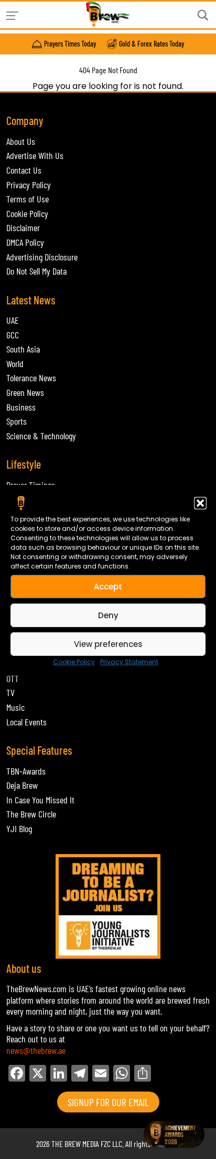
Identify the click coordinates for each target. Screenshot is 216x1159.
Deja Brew (22, 785)
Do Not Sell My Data (36, 271)
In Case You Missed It (40, 799)
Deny (108, 614)
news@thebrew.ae (36, 1050)
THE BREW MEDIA (75, 1144)
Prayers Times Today (70, 44)
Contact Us (23, 170)
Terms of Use (27, 198)
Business (21, 407)
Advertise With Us (34, 155)
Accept (108, 586)
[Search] (203, 15)
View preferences (108, 643)
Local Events (26, 722)
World (15, 363)
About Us (20, 141)
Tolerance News (31, 377)
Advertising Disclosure (42, 257)
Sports (16, 421)
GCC (12, 334)
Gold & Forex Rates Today (151, 44)
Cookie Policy (74, 661)
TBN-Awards (26, 771)
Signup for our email (108, 1102)
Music (15, 707)
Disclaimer (23, 227)
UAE (12, 320)
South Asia (23, 349)
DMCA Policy (25, 242)
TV (10, 692)
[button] (200, 503)
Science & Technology (41, 435)
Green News (25, 392)
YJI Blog (19, 828)
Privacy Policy (28, 184)
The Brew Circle (31, 814)
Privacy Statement (129, 661)
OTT (12, 678)
